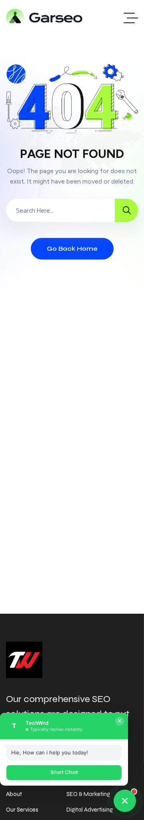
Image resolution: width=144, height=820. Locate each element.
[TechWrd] (44, 18)
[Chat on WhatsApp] (125, 801)
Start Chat (64, 772)
